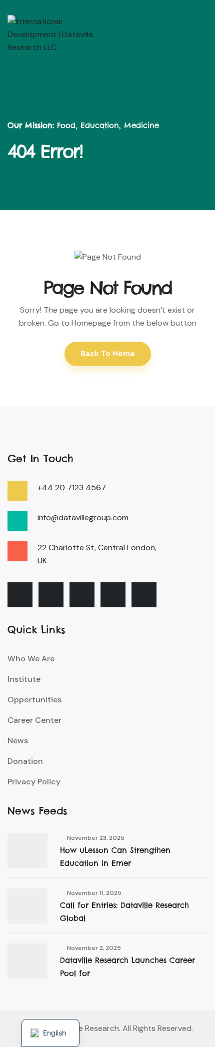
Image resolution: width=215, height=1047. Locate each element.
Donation (25, 761)
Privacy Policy (34, 781)
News (18, 740)
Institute (24, 679)
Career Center (35, 720)
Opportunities (35, 699)
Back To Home (107, 354)
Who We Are (31, 658)
